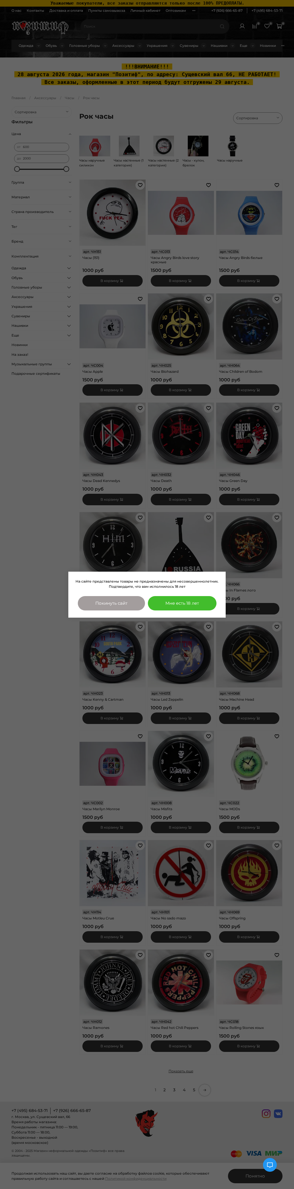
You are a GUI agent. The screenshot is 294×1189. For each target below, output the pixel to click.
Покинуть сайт (111, 603)
